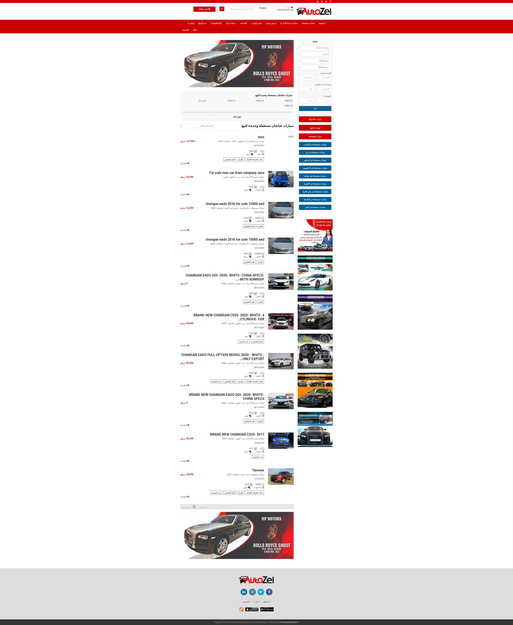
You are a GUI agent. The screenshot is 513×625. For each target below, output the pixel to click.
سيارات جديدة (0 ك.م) (289, 23)
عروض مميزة (271, 23)
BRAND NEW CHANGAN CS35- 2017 (237, 434)
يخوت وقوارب (256, 23)
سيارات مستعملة (308, 23)
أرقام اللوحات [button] (216, 23)
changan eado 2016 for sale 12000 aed (235, 204)
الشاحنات (243, 23)
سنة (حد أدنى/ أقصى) (322, 84)
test (261, 137)
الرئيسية (322, 23)
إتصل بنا (191, 23)
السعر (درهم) (326, 73)
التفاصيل (183, 163)
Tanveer (258, 470)
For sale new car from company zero (236, 173)
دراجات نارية (231, 23)
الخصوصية (246, 602)
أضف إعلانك (204, 9)
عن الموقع (202, 23)
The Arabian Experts (288, 622)
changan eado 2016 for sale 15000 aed (235, 239)
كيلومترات (327, 96)
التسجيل (185, 30)
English (263, 8)
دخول (195, 30)
